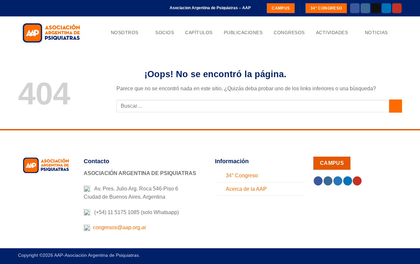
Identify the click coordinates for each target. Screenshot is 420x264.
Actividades (332, 32)
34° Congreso (242, 175)
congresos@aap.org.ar (118, 227)
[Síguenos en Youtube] (397, 8)
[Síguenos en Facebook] (355, 8)
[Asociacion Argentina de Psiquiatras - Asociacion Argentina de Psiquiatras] (51, 32)
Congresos (289, 32)
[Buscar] (399, 32)
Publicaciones (243, 32)
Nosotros (124, 32)
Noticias (376, 32)
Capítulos (199, 32)
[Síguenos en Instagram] (365, 8)
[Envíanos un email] (376, 8)
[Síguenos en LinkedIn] (386, 8)
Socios (164, 32)
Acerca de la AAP (246, 189)
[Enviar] (395, 105)
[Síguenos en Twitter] (337, 181)
